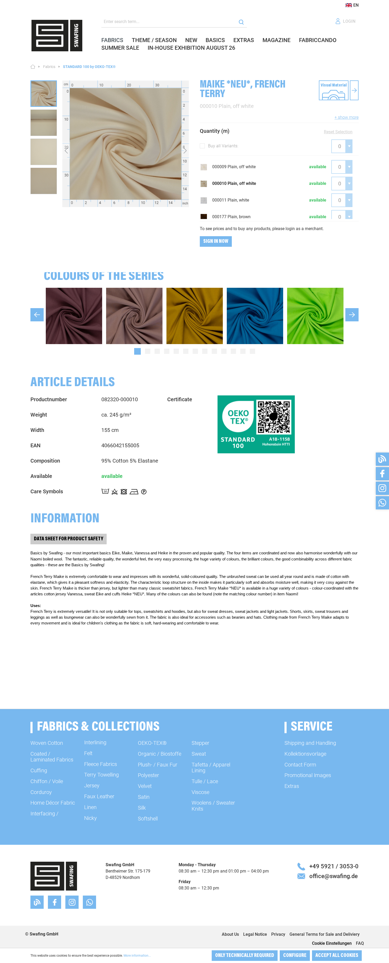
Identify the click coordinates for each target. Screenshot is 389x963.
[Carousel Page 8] (204, 351)
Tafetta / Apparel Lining (211, 767)
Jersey (91, 785)
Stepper (200, 743)
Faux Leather (99, 796)
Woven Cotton (46, 743)
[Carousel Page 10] (224, 351)
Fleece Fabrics (100, 764)
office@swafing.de (333, 876)
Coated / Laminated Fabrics (51, 757)
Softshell (148, 818)
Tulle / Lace (205, 781)
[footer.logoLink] (53, 875)
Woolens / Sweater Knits (213, 806)
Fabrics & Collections (98, 727)
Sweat (199, 754)
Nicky (90, 818)
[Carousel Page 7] (195, 351)
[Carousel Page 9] (214, 351)
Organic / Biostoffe (159, 754)
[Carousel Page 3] (157, 351)
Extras (291, 786)
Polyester (148, 775)
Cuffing (38, 770)
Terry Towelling (101, 775)
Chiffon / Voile (46, 781)
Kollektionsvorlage (305, 754)
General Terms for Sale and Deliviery (325, 934)
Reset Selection (338, 131)
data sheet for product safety (68, 539)
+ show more (346, 117)
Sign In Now (215, 241)
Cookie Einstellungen (332, 943)
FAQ (360, 943)
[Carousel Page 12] (243, 351)
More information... (137, 955)
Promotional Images (307, 775)
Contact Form (300, 764)
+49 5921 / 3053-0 (334, 866)
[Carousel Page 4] (166, 351)
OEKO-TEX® (152, 743)
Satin (144, 797)
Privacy (278, 934)
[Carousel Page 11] (233, 351)
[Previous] (66, 150)
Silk (142, 808)
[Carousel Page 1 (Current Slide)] (137, 351)
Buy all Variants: (223, 145)
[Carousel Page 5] (176, 351)
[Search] (241, 22)
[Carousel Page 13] (252, 351)
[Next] (185, 150)
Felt (88, 753)
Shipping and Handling (310, 743)
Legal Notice (255, 934)
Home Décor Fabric (52, 803)
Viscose (200, 792)
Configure (294, 955)
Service (311, 727)
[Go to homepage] (56, 35)
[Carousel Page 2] (147, 351)
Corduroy (41, 792)
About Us (230, 934)
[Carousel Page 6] (185, 351)
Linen (90, 807)
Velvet (145, 786)
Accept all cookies (336, 955)
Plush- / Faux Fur (157, 764)
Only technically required (244, 955)
